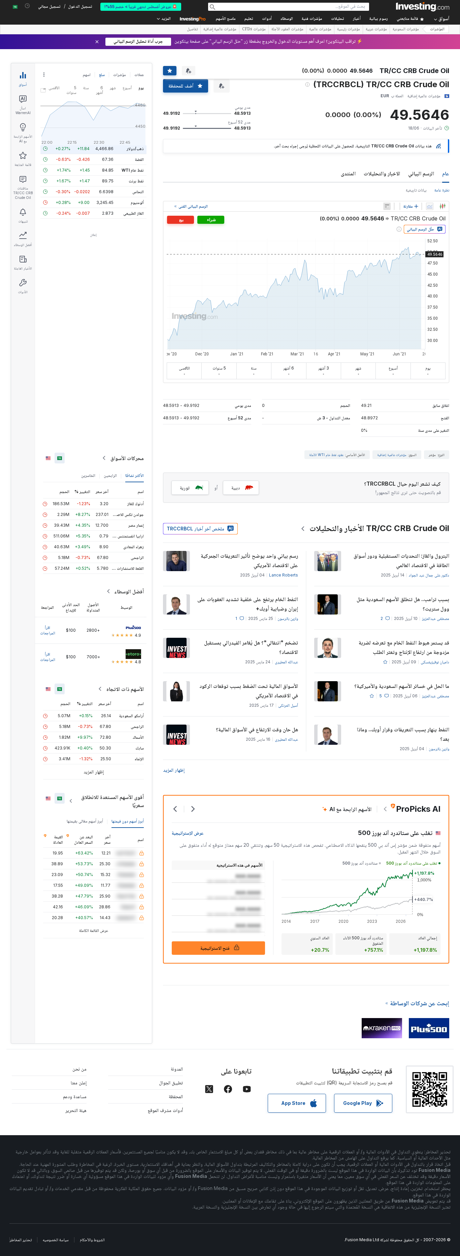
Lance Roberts (283, 575)
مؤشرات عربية (376, 29)
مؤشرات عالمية (320, 29)
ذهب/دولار (135, 148)
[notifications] (27, 6)
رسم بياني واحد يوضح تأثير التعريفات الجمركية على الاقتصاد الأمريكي (249, 560)
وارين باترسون (287, 618)
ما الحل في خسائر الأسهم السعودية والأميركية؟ (401, 686)
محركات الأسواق (127, 458)
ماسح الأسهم (226, 19)
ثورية (185, 487)
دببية (235, 487)
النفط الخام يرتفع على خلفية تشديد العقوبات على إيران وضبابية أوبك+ (247, 604)
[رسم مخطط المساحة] (429, 206)
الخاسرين (88, 475)
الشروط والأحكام (92, 1239)
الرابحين (110, 475)
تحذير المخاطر (21, 1239)
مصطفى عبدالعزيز (435, 618)
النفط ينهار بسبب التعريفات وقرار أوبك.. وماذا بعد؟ (403, 734)
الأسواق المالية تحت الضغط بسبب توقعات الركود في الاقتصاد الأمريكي (248, 691)
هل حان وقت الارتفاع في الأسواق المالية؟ (257, 729)
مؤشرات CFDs (254, 29)
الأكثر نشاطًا (134, 475)
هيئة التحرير (76, 1110)
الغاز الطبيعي (133, 213)
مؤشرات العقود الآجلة (287, 29)
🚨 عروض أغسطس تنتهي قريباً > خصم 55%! (140, 6)
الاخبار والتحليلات (382, 173)
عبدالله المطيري (286, 661)
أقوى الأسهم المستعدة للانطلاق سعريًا (112, 801)
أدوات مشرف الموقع (165, 1110)
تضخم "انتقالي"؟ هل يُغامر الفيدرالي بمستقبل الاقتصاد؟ (251, 647)
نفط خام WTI (133, 170)
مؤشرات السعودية (406, 29)
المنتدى (348, 173)
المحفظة (176, 1096)
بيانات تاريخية (416, 190)
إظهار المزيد (174, 770)
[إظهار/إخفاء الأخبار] (387, 206)
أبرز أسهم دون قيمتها (127, 821)
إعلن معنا (79, 1082)
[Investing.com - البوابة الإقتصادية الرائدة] (422, 6)
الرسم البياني (421, 173)
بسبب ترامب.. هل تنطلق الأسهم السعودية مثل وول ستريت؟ (403, 604)
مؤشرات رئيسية (348, 29)
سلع (102, 74)
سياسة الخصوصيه (56, 1239)
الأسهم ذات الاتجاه (125, 689)
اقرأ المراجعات (47, 630)
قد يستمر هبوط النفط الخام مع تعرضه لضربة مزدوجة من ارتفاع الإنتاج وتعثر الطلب (404, 647)
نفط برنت (136, 180)
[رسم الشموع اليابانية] (442, 206)
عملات (139, 74)
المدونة (177, 1069)
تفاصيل (192, 29)
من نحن (79, 1069)
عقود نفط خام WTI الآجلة (326, 455)
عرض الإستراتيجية (188, 833)
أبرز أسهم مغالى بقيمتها (85, 821)
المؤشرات (437, 29)
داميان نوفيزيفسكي (435, 661)
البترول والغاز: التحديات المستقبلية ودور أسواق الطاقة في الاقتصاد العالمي (401, 560)
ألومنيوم (137, 202)
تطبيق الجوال (171, 1082)
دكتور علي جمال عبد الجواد (429, 575)
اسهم (87, 74)
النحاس (138, 191)
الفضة (139, 159)
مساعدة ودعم (75, 1096)
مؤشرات (119, 74)
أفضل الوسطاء (129, 591)
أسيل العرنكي (288, 705)
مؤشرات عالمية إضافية (219, 29)
